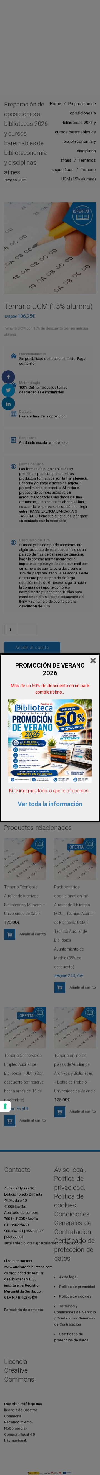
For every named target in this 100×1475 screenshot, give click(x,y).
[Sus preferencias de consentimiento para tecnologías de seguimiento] (5, 1106)
